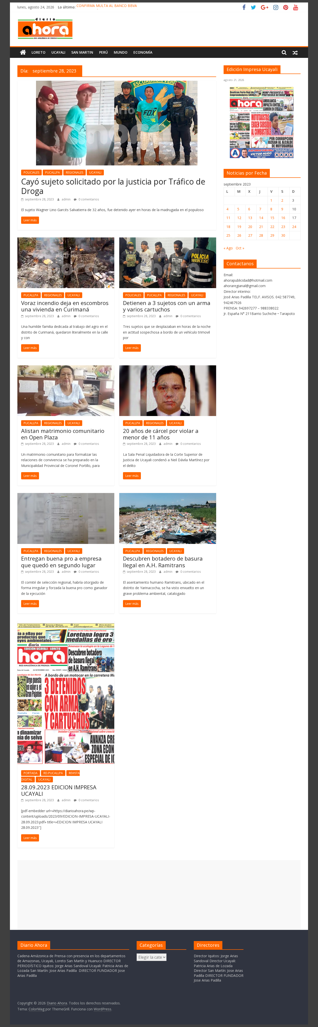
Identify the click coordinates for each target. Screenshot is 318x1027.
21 (261, 226)
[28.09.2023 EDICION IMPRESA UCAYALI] (65, 624)
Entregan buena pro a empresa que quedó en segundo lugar (61, 562)
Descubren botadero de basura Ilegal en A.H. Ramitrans (163, 562)
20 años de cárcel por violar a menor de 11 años (161, 434)
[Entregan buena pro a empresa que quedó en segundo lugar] (65, 496)
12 (239, 217)
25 (228, 235)
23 (283, 226)
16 (283, 217)
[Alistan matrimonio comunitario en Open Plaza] (65, 368)
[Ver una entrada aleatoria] (295, 52)
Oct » (240, 248)
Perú (103, 52)
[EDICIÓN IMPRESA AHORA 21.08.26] (262, 157)
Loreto (38, 52)
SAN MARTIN (82, 52)
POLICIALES (31, 172)
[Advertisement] (159, 895)
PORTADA (31, 773)
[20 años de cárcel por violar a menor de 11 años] (167, 368)
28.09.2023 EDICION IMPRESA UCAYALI (58, 790)
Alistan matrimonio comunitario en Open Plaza (62, 434)
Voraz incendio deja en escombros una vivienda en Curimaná (65, 306)
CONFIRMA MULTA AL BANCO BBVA (107, 7)
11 (228, 217)
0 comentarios (88, 199)
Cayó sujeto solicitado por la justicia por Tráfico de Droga (113, 186)
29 (272, 235)
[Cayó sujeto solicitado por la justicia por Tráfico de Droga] (117, 83)
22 (272, 226)
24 (294, 226)
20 (250, 226)
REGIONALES (74, 172)
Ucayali (58, 52)
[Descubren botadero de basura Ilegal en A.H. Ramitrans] (167, 496)
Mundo (120, 52)
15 (272, 217)
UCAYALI (95, 172)
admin (66, 199)
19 (239, 226)
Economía (142, 52)
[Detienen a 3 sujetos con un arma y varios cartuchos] (167, 240)
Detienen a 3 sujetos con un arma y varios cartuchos (166, 306)
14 (261, 217)
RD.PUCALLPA (53, 773)
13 (250, 217)
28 (261, 235)
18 (228, 226)
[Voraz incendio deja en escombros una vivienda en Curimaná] (65, 240)
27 (250, 235)
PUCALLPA (52, 172)
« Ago (228, 248)
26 (239, 235)
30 (283, 235)
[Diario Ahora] (23, 52)
